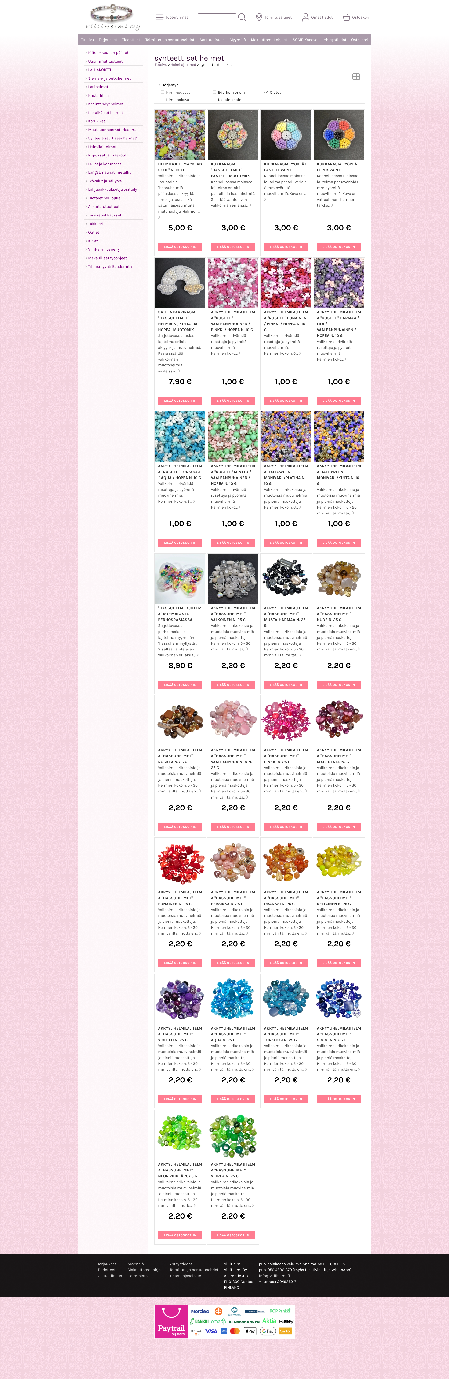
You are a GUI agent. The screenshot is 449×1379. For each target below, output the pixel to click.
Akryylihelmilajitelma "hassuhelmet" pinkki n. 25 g (286, 756)
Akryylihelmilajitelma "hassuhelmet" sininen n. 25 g (339, 1034)
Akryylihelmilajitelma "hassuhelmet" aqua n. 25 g (233, 1034)
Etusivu (87, 39)
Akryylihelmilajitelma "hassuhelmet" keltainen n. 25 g (339, 898)
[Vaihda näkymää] (356, 78)
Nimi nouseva (178, 92)
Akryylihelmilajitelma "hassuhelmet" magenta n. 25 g (339, 756)
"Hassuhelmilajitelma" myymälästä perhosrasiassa (180, 614)
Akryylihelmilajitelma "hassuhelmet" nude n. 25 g (339, 614)
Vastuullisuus (212, 39)
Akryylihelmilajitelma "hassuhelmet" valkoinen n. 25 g (233, 614)
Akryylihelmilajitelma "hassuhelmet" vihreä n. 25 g (233, 1170)
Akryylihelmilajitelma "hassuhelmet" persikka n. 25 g (233, 898)
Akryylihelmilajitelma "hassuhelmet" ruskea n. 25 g (180, 756)
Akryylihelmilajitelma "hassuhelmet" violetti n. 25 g (180, 1034)
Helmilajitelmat (183, 65)
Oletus (276, 92)
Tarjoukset (108, 39)
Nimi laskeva (177, 99)
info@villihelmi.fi (274, 1276)
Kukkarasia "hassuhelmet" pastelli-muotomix (230, 170)
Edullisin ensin (231, 92)
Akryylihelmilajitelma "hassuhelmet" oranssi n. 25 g (286, 898)
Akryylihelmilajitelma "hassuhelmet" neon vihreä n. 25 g (180, 1170)
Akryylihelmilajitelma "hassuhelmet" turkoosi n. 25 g (286, 1034)
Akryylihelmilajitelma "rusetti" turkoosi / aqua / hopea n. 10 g (180, 472)
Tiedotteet (131, 39)
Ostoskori (359, 39)
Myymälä (238, 39)
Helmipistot (138, 1276)
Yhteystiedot (335, 39)
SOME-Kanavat (306, 39)
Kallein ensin (229, 99)
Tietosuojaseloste (185, 1276)
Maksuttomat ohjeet (269, 39)
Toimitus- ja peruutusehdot (169, 39)
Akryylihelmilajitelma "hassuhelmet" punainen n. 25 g (180, 898)
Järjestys (170, 85)
